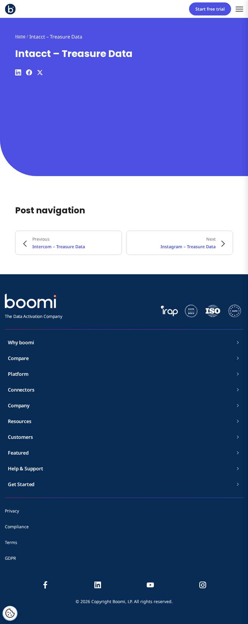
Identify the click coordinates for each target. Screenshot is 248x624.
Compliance (17, 526)
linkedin (97, 585)
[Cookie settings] (10, 613)
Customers (20, 437)
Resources (19, 421)
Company (19, 405)
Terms (11, 542)
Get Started (21, 484)
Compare (18, 358)
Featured (18, 452)
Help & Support (25, 468)
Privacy (12, 511)
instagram (202, 585)
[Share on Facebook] (29, 72)
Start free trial (210, 9)
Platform (18, 374)
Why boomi (21, 342)
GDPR (10, 558)
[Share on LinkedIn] (18, 72)
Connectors (21, 389)
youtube (150, 585)
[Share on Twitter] (40, 72)
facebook (45, 585)
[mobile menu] (239, 9)
